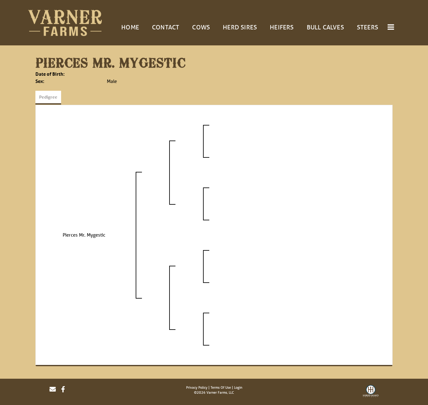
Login (238, 387)
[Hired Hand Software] (370, 392)
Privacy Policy (196, 387)
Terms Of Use (221, 387)
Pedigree (48, 97)
